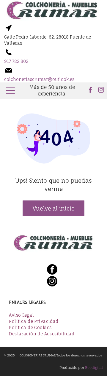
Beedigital (94, 367)
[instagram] (101, 90)
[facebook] (90, 90)
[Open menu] (10, 90)
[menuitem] (53, 316)
